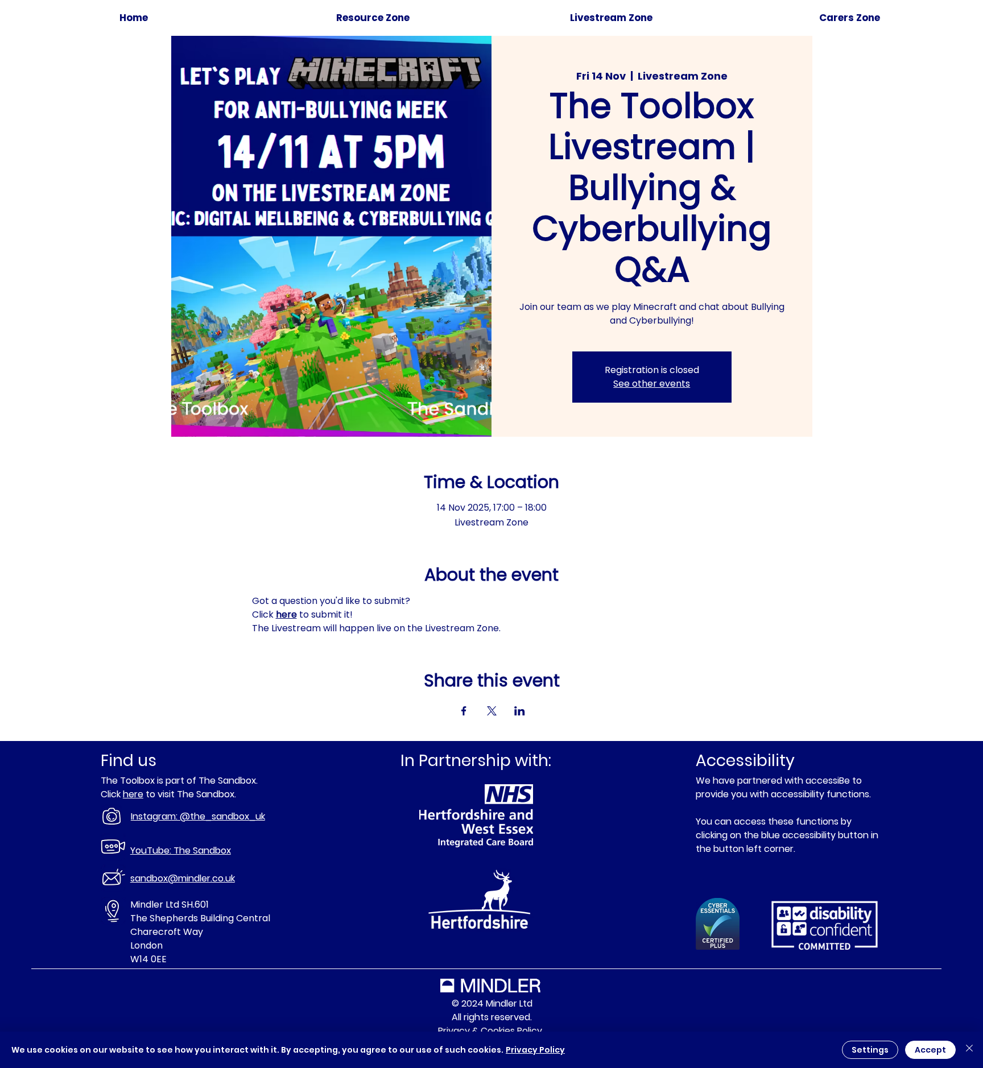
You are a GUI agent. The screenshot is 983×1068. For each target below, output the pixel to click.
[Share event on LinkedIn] (519, 710)
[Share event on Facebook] (464, 710)
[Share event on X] (491, 710)
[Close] (969, 1050)
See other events (651, 383)
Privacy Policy (535, 1049)
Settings (870, 1049)
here (133, 794)
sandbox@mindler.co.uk (182, 878)
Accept (930, 1049)
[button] (850, 18)
